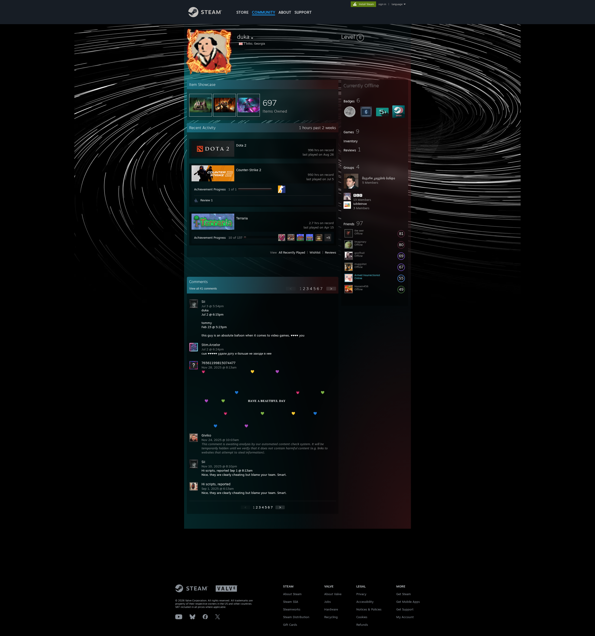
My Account (405, 617)
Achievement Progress (210, 189)
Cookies (361, 617)
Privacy (361, 594)
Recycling (331, 617)
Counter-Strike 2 (248, 170)
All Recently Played (292, 252)
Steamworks (291, 609)
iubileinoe (360, 203)
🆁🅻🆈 (357, 195)
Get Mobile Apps (408, 601)
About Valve (332, 594)
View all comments (203, 288)
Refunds (362, 624)
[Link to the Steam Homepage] (205, 16)
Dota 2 (241, 145)
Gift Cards (290, 624)
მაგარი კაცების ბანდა (378, 178)
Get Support (404, 609)
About (284, 12)
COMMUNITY (263, 12)
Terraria (242, 218)
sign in (382, 4)
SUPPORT (303, 12)
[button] (374, 36)
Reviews (330, 252)
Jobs (327, 601)
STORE (242, 12)
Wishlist (315, 252)
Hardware (331, 609)
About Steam (292, 594)
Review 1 (206, 200)
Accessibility (365, 601)
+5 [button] (328, 237)
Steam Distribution (296, 617)
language (397, 4)
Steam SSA (290, 601)
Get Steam (403, 594)
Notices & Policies (368, 609)
